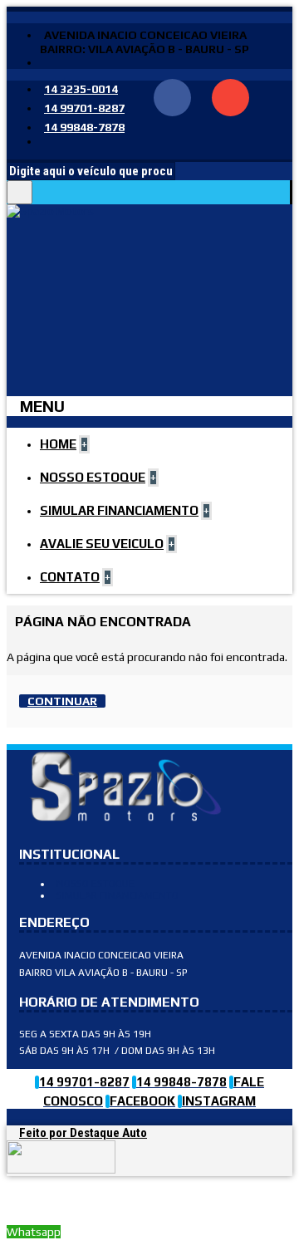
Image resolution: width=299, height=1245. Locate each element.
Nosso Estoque (95, 884)
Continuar (62, 701)
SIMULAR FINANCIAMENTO (117, 895)
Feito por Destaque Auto (83, 1132)
